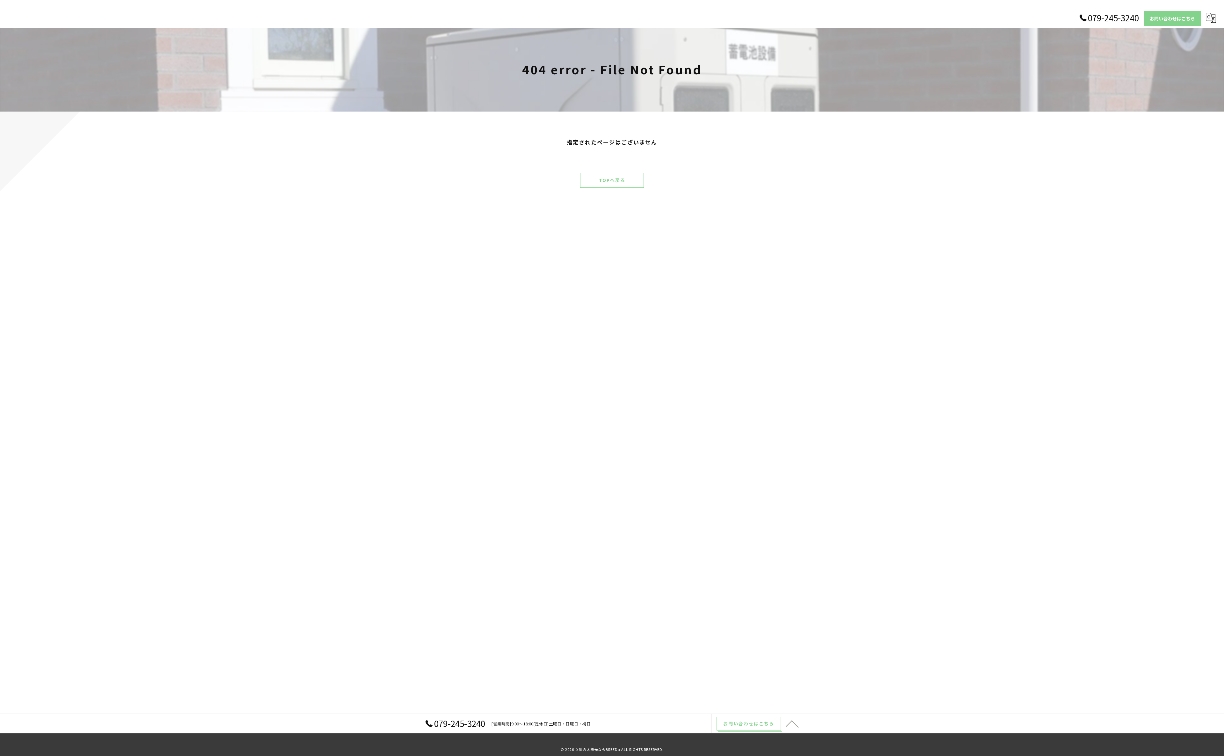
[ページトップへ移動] (792, 723)
